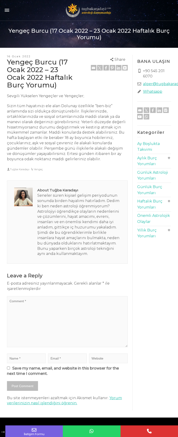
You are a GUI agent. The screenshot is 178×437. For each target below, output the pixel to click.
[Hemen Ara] (149, 431)
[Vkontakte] (125, 68)
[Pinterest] (112, 68)
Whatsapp (152, 91)
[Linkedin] (118, 68)
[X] (100, 68)
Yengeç (38, 169)
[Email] (93, 68)
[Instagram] (166, 110)
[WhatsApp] (146, 116)
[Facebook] (106, 68)
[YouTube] (140, 116)
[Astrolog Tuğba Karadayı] (89, 10)
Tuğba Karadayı (19, 169)
